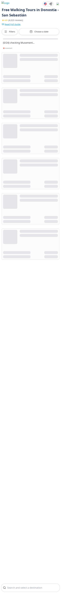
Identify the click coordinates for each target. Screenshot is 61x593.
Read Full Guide (12, 24)
